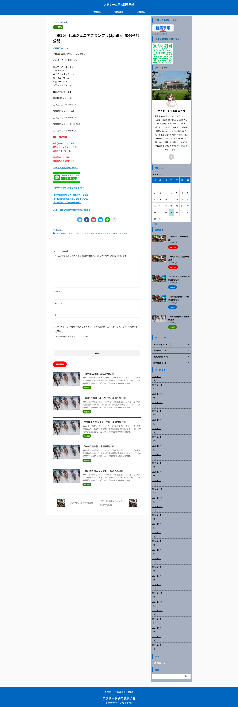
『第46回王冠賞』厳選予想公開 (98, 373)
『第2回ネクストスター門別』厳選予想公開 (104, 422)
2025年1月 (156, 480)
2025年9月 (156, 411)
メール (58, 303)
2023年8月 (156, 627)
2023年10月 (157, 610)
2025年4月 (156, 454)
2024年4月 (156, 558)
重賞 (121, 233)
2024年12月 (157, 489)
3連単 (58, 233)
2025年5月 (156, 445)
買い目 (116, 233)
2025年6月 (156, 437)
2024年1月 (156, 584)
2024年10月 (157, 506)
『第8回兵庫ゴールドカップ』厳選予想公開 (104, 397)
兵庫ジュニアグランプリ (76, 233)
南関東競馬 (118, 12)
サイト (57, 315)
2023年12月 (157, 593)
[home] (171, 157)
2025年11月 (157, 393)
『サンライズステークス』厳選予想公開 (179, 278)
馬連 (126, 233)
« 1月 (154, 224)
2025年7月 (156, 428)
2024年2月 (156, 575)
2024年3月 (156, 567)
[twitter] (80, 219)
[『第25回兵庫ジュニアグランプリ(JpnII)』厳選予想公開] (100, 219)
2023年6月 (156, 645)
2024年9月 (156, 515)
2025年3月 (156, 463)
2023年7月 (156, 636)
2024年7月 (156, 532)
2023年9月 (156, 619)
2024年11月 (157, 497)
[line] (107, 219)
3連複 (63, 233)
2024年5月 (156, 549)
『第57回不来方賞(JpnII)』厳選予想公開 (103, 470)
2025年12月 (157, 385)
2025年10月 (157, 402)
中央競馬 (97, 12)
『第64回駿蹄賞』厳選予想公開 (98, 446)
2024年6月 (156, 541)
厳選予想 (90, 233)
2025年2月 (156, 471)
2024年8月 (156, 523)
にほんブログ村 (159, 33)
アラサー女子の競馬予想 (119, 4)
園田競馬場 (99, 233)
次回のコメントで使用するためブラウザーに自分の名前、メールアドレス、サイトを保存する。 (98, 327)
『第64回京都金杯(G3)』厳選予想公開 (179, 298)
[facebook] (86, 219)
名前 (57, 291)
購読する (161, 663)
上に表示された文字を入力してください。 (72, 336)
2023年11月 (157, 601)
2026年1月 (156, 376)
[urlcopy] (114, 219)
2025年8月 (156, 419)
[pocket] (93, 219)
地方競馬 (141, 12)
